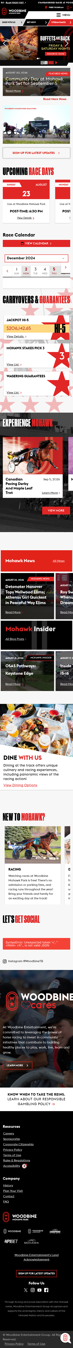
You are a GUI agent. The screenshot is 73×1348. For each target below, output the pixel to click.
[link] (14, 11)
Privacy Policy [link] (12, 1149)
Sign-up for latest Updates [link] (34, 152)
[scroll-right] (65, 268)
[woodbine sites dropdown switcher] (69, 7)
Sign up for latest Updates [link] (36, 1273)
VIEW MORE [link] (56, 510)
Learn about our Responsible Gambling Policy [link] (36, 1099)
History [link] (8, 1185)
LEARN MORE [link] (15, 1065)
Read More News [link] (54, 99)
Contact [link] (8, 1196)
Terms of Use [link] (12, 1155)
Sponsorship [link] (11, 1138)
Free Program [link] (56, 7)
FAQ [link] (6, 1201)
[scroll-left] (7, 271)
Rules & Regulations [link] (16, 1160)
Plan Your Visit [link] (13, 1190)
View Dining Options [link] (20, 785)
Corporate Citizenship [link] (18, 1144)
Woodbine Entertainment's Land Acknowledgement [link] (36, 1257)
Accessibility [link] (11, 1165)
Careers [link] (8, 1133)
